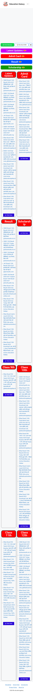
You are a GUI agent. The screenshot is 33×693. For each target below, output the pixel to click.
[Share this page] (30, 45)
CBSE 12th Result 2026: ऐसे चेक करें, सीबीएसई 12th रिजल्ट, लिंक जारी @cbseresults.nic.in (9, 109)
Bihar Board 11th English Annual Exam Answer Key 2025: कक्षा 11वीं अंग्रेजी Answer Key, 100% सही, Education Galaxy (9, 579)
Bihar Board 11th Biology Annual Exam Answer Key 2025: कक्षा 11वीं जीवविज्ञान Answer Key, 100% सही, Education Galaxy (9, 594)
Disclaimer (8, 685)
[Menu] (28, 4)
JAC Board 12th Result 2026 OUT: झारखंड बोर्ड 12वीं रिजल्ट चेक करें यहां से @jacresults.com (9, 120)
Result (15, 61)
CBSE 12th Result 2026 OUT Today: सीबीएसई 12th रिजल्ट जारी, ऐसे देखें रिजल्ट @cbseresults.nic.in (9, 97)
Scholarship (15, 67)
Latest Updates (15, 50)
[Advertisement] (16, 25)
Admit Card (15, 56)
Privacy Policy (13, 687)
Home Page (16, 685)
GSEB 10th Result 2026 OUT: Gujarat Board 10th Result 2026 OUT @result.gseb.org (9, 131)
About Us (21, 687)
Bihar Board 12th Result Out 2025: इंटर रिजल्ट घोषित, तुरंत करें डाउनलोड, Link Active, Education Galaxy (25, 640)
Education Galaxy (17, 4)
